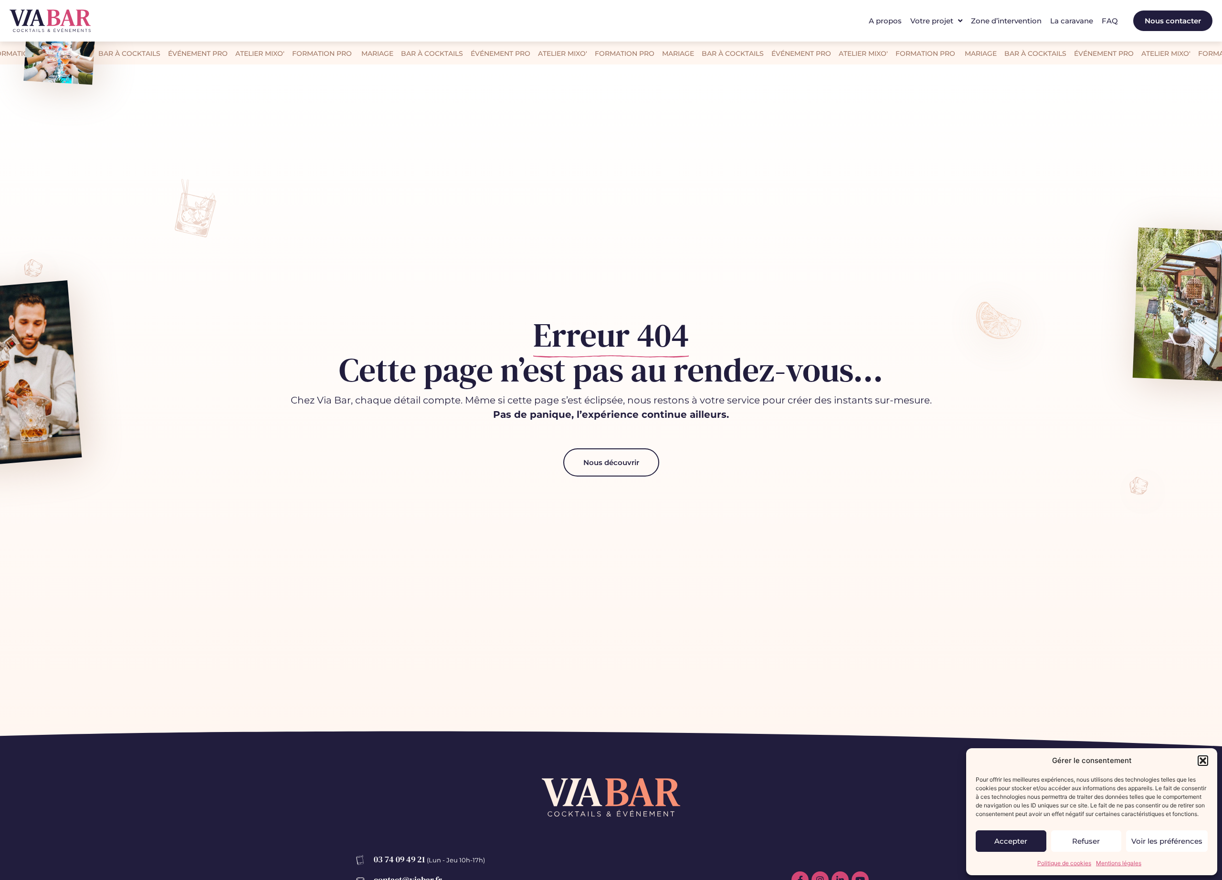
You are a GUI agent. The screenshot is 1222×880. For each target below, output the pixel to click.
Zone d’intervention (1006, 20)
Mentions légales (1118, 863)
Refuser (1086, 841)
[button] (1203, 760)
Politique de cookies (1064, 863)
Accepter (1010, 841)
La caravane (1071, 20)
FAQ (1110, 20)
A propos (885, 20)
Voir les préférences (1166, 841)
